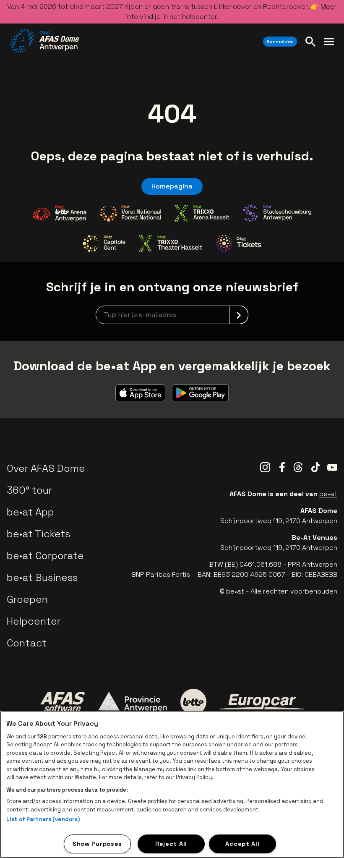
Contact (27, 642)
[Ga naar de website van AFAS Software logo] (62, 702)
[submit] (238, 315)
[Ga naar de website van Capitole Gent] (104, 243)
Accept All (242, 844)
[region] (172, 784)
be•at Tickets (38, 533)
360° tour (29, 490)
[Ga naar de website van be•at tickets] (238, 243)
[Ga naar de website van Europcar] (262, 701)
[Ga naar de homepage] (44, 41)
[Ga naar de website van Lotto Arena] (60, 213)
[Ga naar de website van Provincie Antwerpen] (132, 701)
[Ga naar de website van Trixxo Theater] (170, 243)
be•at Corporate (45, 555)
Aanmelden (280, 41)
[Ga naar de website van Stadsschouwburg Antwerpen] (277, 213)
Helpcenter (33, 621)
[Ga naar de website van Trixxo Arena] (202, 213)
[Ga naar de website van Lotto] (193, 702)
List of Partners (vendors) (43, 819)
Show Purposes (97, 844)
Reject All (171, 844)
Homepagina (172, 186)
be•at (328, 493)
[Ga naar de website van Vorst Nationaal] (130, 213)
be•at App (30, 511)
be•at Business (42, 577)
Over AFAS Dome (46, 468)
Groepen (27, 599)
